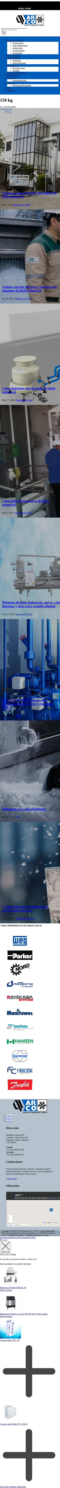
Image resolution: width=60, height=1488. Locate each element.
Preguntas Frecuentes (22, 85)
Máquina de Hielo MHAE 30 (13, 1287)
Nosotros (11, 83)
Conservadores (13, 55)
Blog (9, 88)
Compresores (13, 65)
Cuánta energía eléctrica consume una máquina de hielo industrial (29, 288)
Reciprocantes (19, 68)
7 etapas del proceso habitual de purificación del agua (25, 908)
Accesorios (17, 53)
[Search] (4, 33)
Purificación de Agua (25, 918)
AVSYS (14, 1233)
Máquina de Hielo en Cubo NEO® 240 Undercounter (24, 1314)
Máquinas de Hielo (15, 40)
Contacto (11, 90)
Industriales (18, 48)
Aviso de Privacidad (47, 1231)
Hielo (17, 716)
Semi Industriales (20, 45)
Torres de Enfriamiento (17, 73)
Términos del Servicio (34, 1235)
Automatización (20, 80)
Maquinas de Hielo (21, 205)
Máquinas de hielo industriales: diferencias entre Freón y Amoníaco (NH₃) (27, 703)
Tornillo (16, 70)
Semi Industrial (19, 63)
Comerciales (18, 43)
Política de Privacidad (16, 1235)
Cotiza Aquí (11, 1178)
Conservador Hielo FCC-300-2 (13, 1424)
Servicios (11, 78)
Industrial (17, 60)
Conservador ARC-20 (9, 1340)
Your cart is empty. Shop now (13, 1487)
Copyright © (6, 1231)
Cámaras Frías (13, 75)
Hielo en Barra (13, 58)
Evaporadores (19, 50)
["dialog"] (30, 1363)
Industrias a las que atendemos (24, 809)
